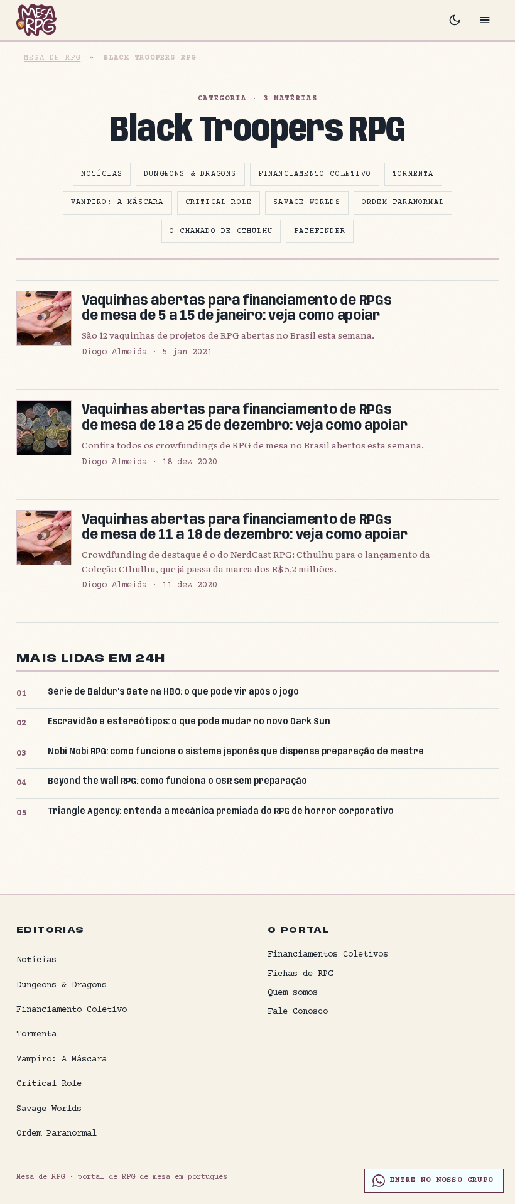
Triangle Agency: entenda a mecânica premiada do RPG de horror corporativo (221, 811)
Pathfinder (319, 231)
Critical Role (218, 202)
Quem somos (293, 993)
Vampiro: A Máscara (117, 202)
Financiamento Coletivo (314, 174)
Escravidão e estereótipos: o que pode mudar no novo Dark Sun (189, 721)
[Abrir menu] (485, 20)
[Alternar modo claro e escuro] (455, 20)
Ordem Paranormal (403, 202)
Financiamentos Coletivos (328, 955)
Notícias (101, 174)
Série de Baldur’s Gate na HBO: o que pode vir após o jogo (173, 692)
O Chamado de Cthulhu (221, 231)
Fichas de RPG (300, 974)
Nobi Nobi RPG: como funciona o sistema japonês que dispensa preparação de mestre (236, 751)
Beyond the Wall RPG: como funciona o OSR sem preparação (177, 781)
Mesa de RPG (52, 58)
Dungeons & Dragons (190, 174)
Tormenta (413, 174)
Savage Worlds (306, 202)
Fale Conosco (298, 1012)
